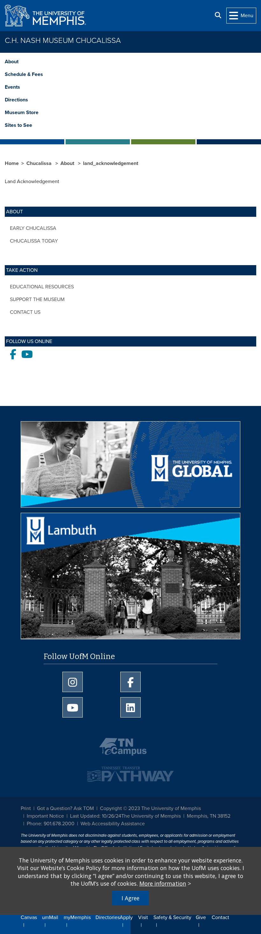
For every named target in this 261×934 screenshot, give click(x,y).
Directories (107, 917)
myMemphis (77, 917)
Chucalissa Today (34, 241)
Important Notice (45, 816)
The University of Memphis (151, 816)
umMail (50, 917)
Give (201, 917)
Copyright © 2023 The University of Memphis (150, 808)
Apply (126, 917)
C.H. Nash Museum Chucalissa (63, 40)
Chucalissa (39, 163)
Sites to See (18, 125)
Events (12, 87)
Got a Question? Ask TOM (65, 808)
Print (26, 808)
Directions (16, 100)
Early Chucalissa (33, 228)
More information (162, 883)
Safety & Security (172, 917)
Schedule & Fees (24, 74)
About (11, 61)
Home (12, 163)
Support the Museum (37, 299)
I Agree (130, 898)
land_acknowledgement (110, 163)
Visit (143, 917)
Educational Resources (42, 287)
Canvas (29, 917)
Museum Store (22, 112)
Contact (220, 917)
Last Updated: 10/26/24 (95, 816)
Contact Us (25, 312)
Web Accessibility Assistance (113, 824)
